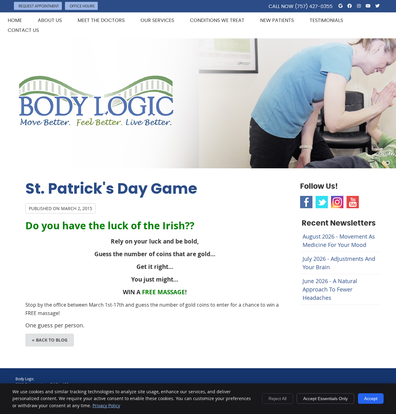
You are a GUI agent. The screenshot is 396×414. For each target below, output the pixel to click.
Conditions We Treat (217, 20)
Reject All (277, 398)
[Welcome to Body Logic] (96, 124)
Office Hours (82, 6)
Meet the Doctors (101, 20)
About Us (50, 20)
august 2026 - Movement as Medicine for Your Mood (339, 240)
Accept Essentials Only (325, 398)
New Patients (277, 20)
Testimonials (326, 20)
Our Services (157, 20)
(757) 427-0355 (314, 6)
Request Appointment (39, 6)
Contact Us (23, 30)
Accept (370, 398)
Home (15, 20)
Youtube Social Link (352, 202)
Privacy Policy (106, 405)
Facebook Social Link (306, 202)
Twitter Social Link (322, 202)
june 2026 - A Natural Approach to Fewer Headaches (330, 289)
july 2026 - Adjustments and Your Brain (339, 263)
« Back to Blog (49, 340)
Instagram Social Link (337, 202)
